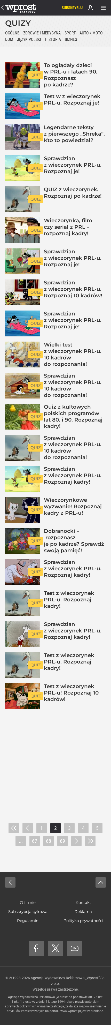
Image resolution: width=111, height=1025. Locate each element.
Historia (53, 39)
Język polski (29, 39)
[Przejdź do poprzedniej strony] (27, 828)
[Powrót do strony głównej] (10, 882)
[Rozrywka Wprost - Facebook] (36, 948)
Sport (70, 33)
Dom (9, 39)
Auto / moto (91, 33)
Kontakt (83, 902)
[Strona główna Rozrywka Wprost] (20, 8)
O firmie (28, 902)
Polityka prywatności (83, 920)
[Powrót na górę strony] (101, 882)
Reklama (83, 911)
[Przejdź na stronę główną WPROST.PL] (2, 8)
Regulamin (27, 920)
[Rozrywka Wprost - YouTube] (74, 948)
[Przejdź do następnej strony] (76, 841)
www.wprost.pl (70, 1011)
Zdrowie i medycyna (42, 33)
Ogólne (12, 33)
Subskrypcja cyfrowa (27, 911)
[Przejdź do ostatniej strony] (90, 841)
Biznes (71, 39)
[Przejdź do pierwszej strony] (14, 828)
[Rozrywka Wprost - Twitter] (55, 948)
